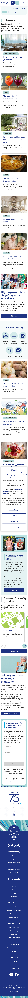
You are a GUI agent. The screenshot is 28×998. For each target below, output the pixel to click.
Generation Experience (14, 910)
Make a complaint (14, 965)
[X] (11, 974)
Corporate (14, 873)
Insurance (14, 883)
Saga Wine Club (14, 917)
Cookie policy (14, 931)
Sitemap (14, 951)
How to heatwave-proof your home (12, 58)
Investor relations (14, 862)
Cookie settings (14, 927)
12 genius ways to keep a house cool (13, 220)
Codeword (7, 631)
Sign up (14, 316)
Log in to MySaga (14, 968)
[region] (14, 499)
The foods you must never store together (13, 385)
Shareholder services (14, 869)
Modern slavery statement (14, 941)
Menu (24, 3)
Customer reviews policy (14, 948)
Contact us (14, 961)
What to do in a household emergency (13, 423)
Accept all (14, 515)
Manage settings (14, 527)
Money (14, 893)
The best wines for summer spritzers (10, 97)
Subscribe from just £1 (10, 713)
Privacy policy (14, 934)
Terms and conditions (14, 937)
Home (4, 12)
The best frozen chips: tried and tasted (12, 180)
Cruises (14, 890)
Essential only (14, 521)
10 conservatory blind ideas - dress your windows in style (14, 139)
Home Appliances (14, 342)
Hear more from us (14, 907)
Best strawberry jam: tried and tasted (13, 466)
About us (14, 855)
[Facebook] (17, 974)
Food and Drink (5, 342)
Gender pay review (14, 944)
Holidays (14, 886)
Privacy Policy (13, 782)
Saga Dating (14, 913)
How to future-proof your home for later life (13, 258)
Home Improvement (23, 342)
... (10, 12)
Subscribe (14, 590)
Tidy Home (18, 356)
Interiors (9, 356)
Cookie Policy (13, 510)
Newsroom (14, 866)
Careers (14, 859)
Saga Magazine (7, 16)
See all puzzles (14, 651)
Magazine (14, 896)
